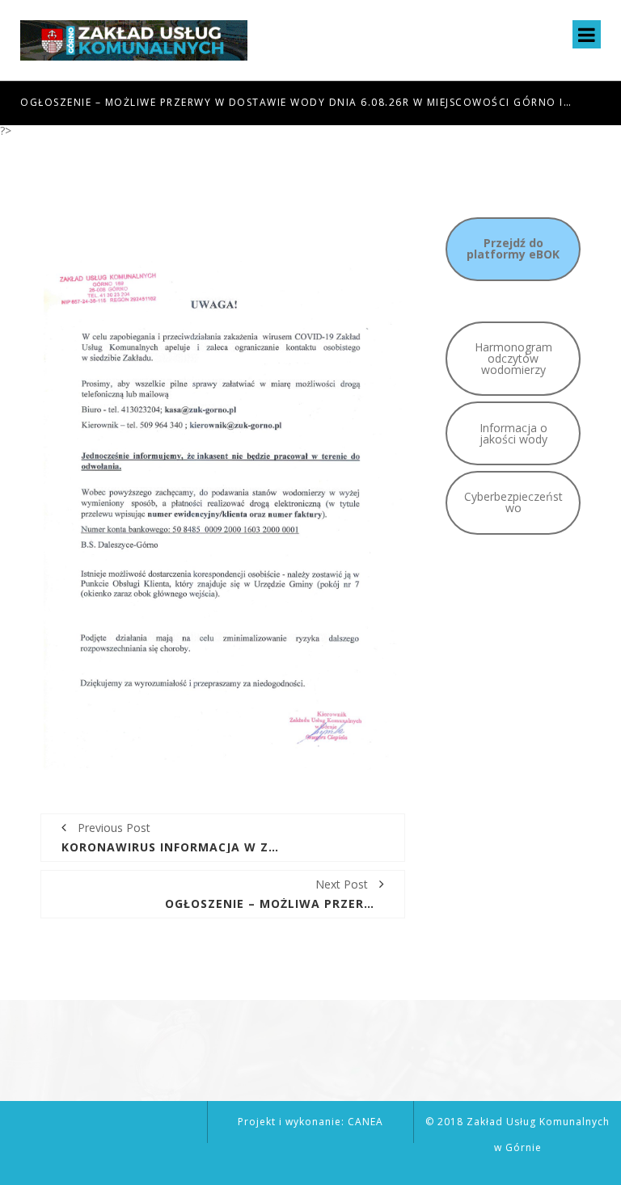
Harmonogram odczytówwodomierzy (513, 358)
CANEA (365, 1121)
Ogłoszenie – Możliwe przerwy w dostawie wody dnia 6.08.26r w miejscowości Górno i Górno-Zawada (296, 102)
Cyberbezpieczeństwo (513, 502)
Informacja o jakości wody (513, 433)
